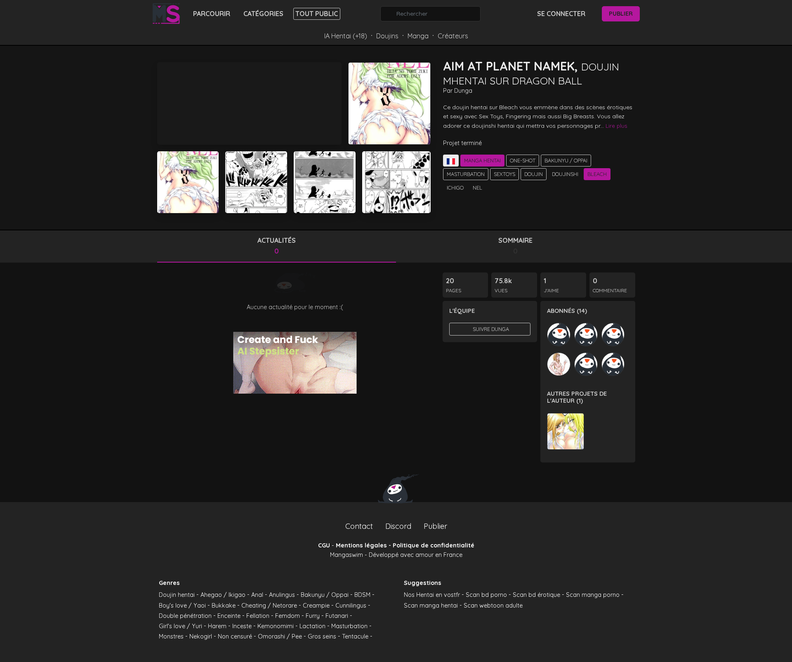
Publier (621, 13)
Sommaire (515, 245)
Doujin (533, 174)
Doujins (387, 36)
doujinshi (565, 174)
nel (477, 187)
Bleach (597, 174)
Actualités (276, 245)
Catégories (263, 13)
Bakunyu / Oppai (565, 160)
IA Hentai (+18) (345, 36)
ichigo (455, 187)
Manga (418, 36)
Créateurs (453, 36)
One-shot (522, 160)
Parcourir (211, 13)
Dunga (463, 90)
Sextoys (504, 174)
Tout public (316, 13)
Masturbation (466, 174)
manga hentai (482, 160)
